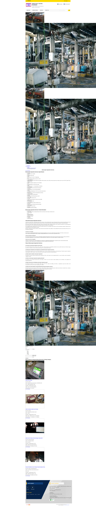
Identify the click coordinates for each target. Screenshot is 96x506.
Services (41, 10)
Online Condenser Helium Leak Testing (32, 409)
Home (28, 166)
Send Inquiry (28, 165)
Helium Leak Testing (29, 380)
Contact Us (47, 10)
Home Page (28, 10)
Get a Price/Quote (28, 170)
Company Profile (35, 10)
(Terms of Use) (68, 504)
